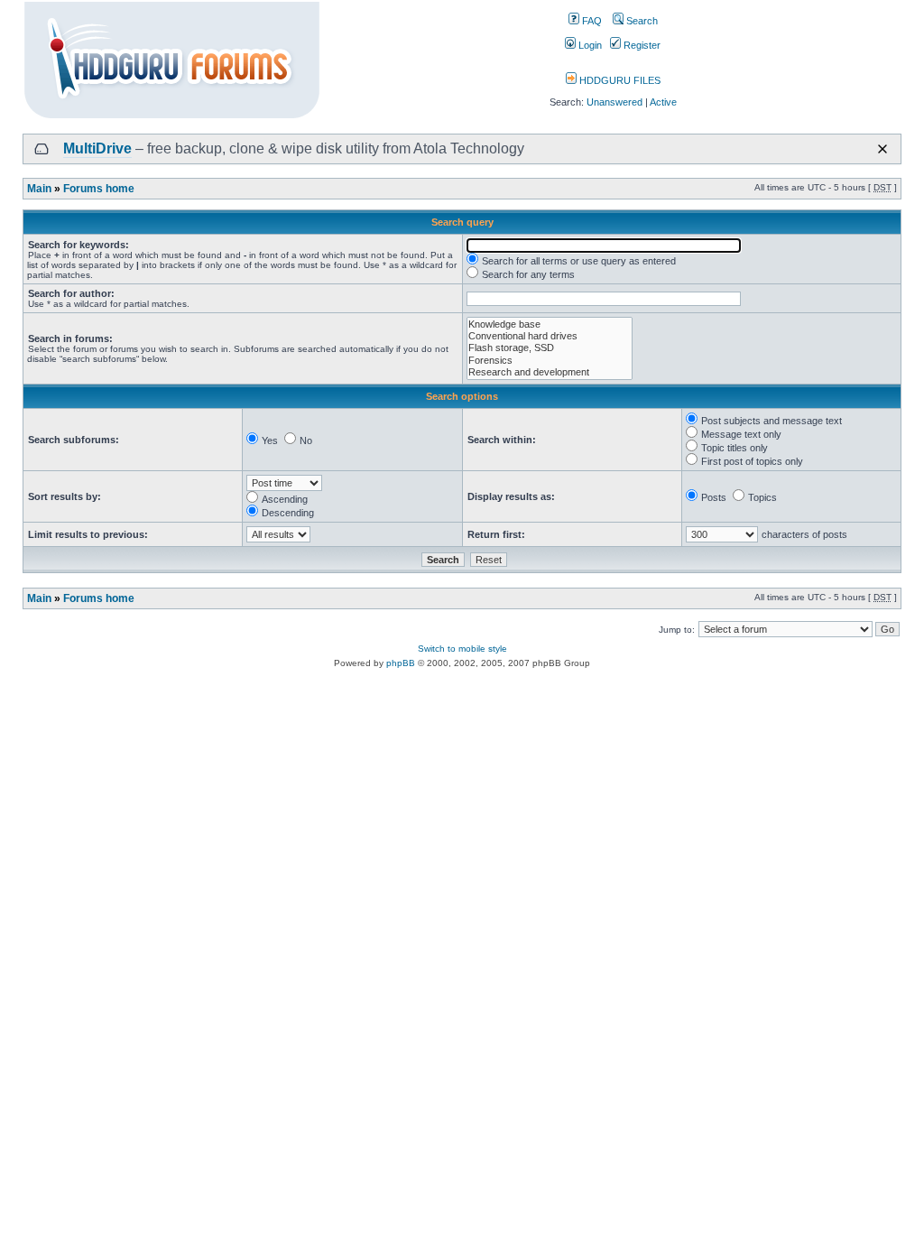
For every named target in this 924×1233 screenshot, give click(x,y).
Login (589, 45)
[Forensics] (549, 360)
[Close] (882, 149)
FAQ (590, 20)
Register (641, 45)
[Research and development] (549, 372)
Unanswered (614, 102)
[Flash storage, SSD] (549, 348)
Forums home (98, 188)
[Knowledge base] (549, 324)
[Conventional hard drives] (549, 336)
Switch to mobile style (462, 649)
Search (641, 20)
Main (39, 188)
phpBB (400, 663)
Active (663, 102)
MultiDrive (97, 148)
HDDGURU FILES (619, 80)
